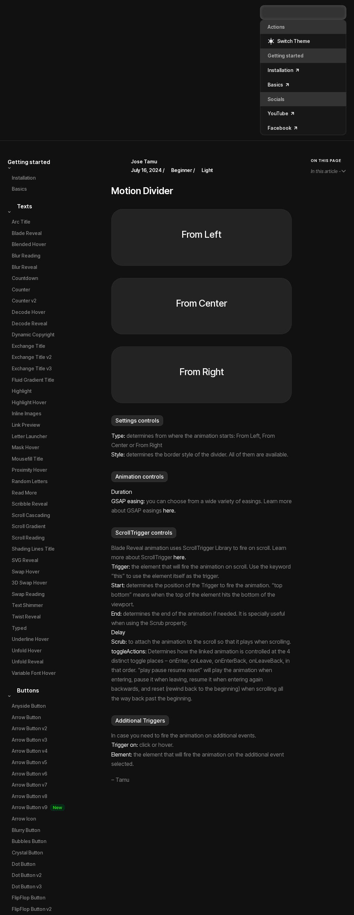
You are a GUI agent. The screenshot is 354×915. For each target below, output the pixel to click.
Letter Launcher (29, 436)
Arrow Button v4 (29, 751)
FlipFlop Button (28, 897)
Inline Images (26, 413)
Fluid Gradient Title (33, 380)
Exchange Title (28, 346)
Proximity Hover (29, 470)
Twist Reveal (26, 616)
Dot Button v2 (26, 875)
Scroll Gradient (28, 526)
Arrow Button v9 (29, 807)
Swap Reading (28, 594)
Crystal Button (27, 852)
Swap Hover (25, 571)
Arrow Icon (24, 819)
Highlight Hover (29, 402)
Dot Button (23, 864)
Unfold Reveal (27, 661)
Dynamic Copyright (33, 334)
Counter (21, 289)
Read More (24, 493)
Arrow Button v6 (29, 774)
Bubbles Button (29, 841)
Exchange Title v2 (32, 357)
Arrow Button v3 (29, 740)
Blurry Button (26, 830)
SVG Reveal (25, 560)
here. (169, 510)
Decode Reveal (29, 323)
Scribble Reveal (29, 504)
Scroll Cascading (31, 515)
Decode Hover (28, 312)
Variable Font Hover (34, 673)
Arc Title (21, 222)
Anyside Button (29, 706)
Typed (19, 628)
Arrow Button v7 (29, 785)
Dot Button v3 (27, 886)
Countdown (25, 278)
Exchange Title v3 (32, 368)
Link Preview (26, 425)
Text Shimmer (27, 605)
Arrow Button (26, 717)
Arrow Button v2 (29, 728)
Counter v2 (24, 301)
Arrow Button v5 (29, 762)
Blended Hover (29, 244)
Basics (19, 189)
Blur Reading (26, 256)
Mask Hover (25, 447)
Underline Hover (30, 639)
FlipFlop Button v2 (32, 909)
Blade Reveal (26, 233)
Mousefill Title (27, 459)
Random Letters (30, 481)
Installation (24, 178)
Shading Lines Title (33, 549)
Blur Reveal (24, 267)
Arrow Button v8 (29, 796)
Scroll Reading (28, 538)
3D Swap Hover (29, 583)
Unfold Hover (26, 650)
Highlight (21, 391)
